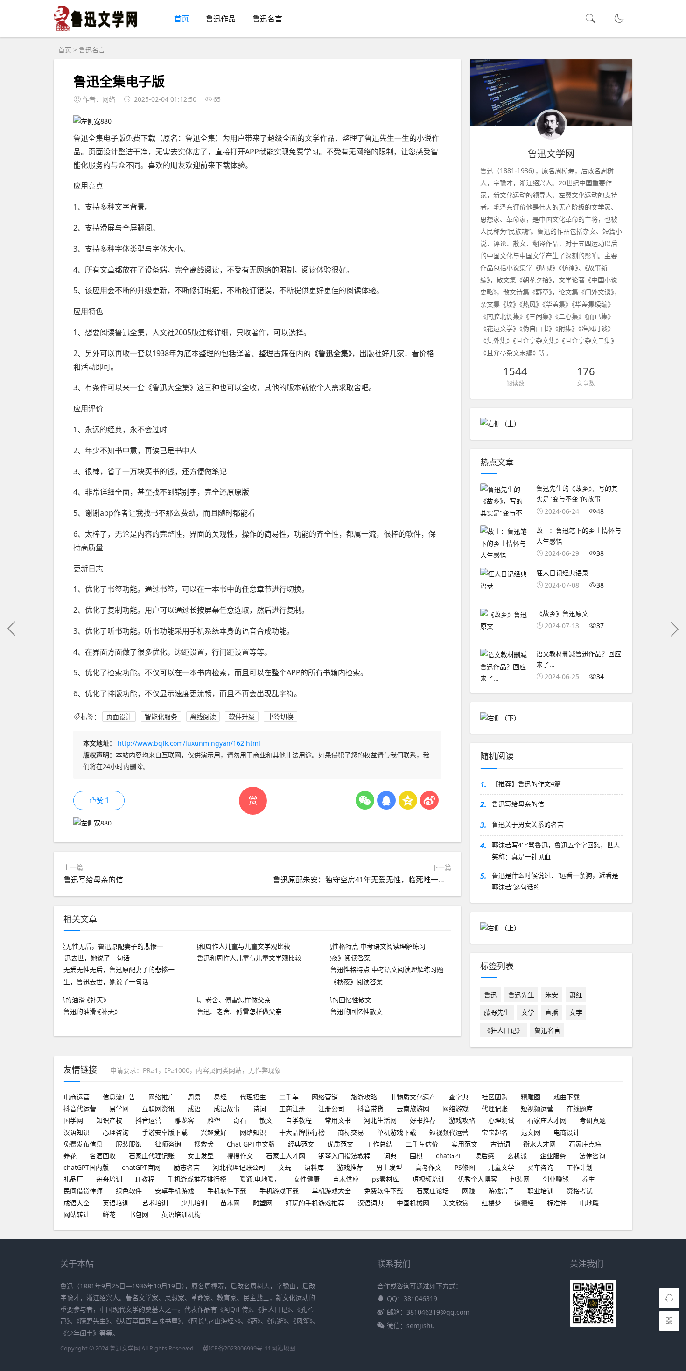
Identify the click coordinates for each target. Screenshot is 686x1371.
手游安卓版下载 (165, 1132)
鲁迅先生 (521, 994)
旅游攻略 (364, 1096)
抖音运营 (148, 1120)
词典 (390, 1155)
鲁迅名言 (267, 19)
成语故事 (227, 1108)
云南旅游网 (413, 1108)
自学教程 (299, 1120)
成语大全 (76, 1202)
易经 (220, 1096)
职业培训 (540, 1190)
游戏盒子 (501, 1190)
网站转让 (76, 1214)
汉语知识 (76, 1132)
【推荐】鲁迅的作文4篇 (526, 783)
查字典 (459, 1096)
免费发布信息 (83, 1144)
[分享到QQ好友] (386, 800)
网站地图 (283, 1348)
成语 (194, 1108)
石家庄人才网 (547, 1120)
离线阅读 (203, 716)
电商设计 (566, 1132)
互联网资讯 (158, 1108)
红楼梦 (491, 1202)
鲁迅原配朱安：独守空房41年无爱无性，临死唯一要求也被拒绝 (378, 879)
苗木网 (230, 1202)
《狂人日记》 (503, 1030)
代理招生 (253, 1096)
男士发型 (389, 1167)
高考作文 (428, 1167)
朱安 (551, 994)
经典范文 (301, 1144)
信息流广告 (119, 1096)
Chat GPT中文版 (251, 1144)
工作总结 (379, 1144)
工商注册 (292, 1108)
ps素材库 (385, 1179)
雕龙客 (184, 1120)
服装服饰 (129, 1144)
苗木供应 (346, 1179)
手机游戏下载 (279, 1190)
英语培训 (116, 1202)
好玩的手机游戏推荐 (315, 1202)
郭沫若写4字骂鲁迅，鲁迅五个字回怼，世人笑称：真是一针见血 (556, 850)
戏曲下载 (566, 1096)
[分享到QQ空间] (408, 800)
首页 (181, 19)
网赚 (468, 1190)
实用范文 (464, 1144)
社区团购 (495, 1096)
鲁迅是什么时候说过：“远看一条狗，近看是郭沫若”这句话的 (555, 881)
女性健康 (307, 1179)
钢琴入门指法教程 (344, 1155)
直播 (551, 1012)
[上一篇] (11, 628)
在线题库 (580, 1108)
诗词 (259, 1108)
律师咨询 (168, 1144)
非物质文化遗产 (413, 1096)
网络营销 (325, 1096)
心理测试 (501, 1120)
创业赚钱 (556, 1179)
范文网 (530, 1132)
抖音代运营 (79, 1108)
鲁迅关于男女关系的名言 (528, 824)
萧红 (575, 994)
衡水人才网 (539, 1144)
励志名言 (187, 1167)
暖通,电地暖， (259, 1179)
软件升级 (242, 716)
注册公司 (331, 1108)
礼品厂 (73, 1179)
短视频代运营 (449, 1132)
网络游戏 (455, 1108)
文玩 (284, 1167)
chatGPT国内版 (86, 1167)
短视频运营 (537, 1108)
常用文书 (338, 1120)
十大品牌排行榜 (302, 1132)
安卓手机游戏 (174, 1190)
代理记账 (495, 1108)
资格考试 (580, 1190)
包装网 (520, 1179)
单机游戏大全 (331, 1190)
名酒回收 (103, 1155)
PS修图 (465, 1167)
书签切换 (280, 716)
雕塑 (213, 1120)
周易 (194, 1096)
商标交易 (351, 1132)
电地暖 (589, 1202)
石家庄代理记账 (152, 1155)
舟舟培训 (109, 1179)
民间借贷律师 (83, 1190)
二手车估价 (422, 1144)
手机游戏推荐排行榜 (197, 1179)
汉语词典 (370, 1202)
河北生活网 (380, 1120)
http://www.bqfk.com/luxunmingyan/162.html (189, 743)
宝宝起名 (495, 1132)
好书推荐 (423, 1120)
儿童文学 (501, 1167)
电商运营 (76, 1096)
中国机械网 (413, 1202)
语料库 (314, 1167)
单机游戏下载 (396, 1132)
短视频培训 (428, 1179)
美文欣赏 (455, 1202)
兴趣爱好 (214, 1132)
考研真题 (593, 1120)
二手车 (289, 1096)
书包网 (138, 1214)
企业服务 (553, 1155)
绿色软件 (129, 1190)
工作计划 (580, 1167)
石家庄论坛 (432, 1190)
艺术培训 (155, 1202)
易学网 (119, 1108)
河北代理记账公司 (239, 1167)
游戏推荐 (350, 1167)
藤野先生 (497, 1012)
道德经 (524, 1202)
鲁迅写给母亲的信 (93, 879)
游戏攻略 (462, 1120)
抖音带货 (370, 1108)
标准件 (557, 1202)
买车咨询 (540, 1167)
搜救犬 (204, 1144)
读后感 (484, 1155)
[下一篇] (674, 628)
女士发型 (201, 1155)
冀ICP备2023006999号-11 (237, 1348)
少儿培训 (194, 1202)
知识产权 (109, 1120)
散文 (266, 1120)
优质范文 (340, 1144)
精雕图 (530, 1096)
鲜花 (109, 1214)
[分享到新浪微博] (429, 800)
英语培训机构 (181, 1214)
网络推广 (161, 1096)
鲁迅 (490, 994)
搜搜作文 (240, 1155)
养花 (70, 1155)
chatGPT (449, 1155)
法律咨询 (592, 1155)
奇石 (239, 1120)
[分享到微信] (365, 800)
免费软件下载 (383, 1190)
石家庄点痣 (585, 1144)
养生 (588, 1179)
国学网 (73, 1120)
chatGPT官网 (141, 1167)
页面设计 (119, 716)
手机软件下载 (226, 1190)
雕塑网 (263, 1202)
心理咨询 (116, 1132)
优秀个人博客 (477, 1179)
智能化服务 (161, 716)
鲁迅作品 (221, 19)
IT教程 (144, 1179)
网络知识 (253, 1132)
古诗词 (500, 1144)
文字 (575, 1012)
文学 (527, 1012)
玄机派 (517, 1155)
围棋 (416, 1155)
